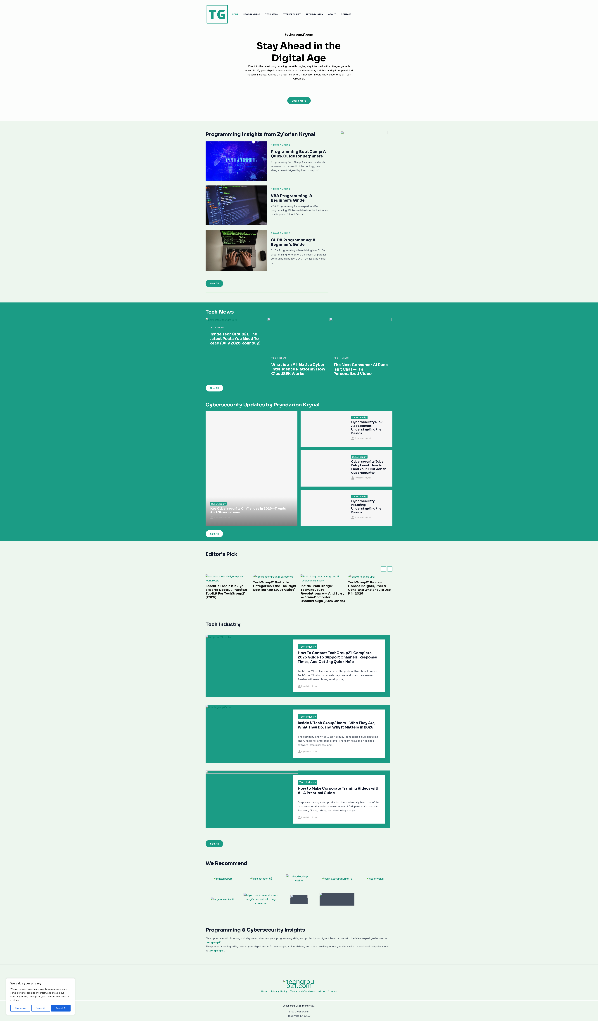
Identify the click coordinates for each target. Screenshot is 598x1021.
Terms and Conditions (303, 991)
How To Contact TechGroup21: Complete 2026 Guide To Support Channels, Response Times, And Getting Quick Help (337, 657)
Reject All (40, 1008)
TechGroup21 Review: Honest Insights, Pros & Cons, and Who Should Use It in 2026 (274, 588)
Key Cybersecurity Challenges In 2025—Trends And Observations (248, 510)
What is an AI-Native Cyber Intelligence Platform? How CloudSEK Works (298, 369)
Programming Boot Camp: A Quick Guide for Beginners (298, 154)
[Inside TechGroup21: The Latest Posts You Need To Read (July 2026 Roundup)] (221, 319)
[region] (40, 996)
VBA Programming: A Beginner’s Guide (291, 198)
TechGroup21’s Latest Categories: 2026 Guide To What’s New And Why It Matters (370, 588)
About (332, 14)
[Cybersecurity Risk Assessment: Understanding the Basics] (323, 429)
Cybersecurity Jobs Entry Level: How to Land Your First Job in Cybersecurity (368, 467)
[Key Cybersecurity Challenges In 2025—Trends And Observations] (251, 468)
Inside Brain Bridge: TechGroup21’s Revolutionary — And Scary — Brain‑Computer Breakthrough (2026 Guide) (228, 593)
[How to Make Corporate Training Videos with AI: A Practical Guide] (252, 796)
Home (235, 14)
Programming (251, 14)
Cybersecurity (292, 14)
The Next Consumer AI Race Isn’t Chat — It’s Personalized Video (360, 369)
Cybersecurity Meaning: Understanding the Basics (366, 506)
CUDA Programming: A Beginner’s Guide (293, 242)
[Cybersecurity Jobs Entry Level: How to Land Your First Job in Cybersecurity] (323, 468)
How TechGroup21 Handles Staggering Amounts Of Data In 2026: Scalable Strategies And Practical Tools (322, 593)
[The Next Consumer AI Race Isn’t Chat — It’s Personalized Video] (361, 335)
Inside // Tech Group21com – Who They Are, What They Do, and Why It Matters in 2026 (336, 725)
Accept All (61, 1008)
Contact (346, 14)
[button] (389, 568)
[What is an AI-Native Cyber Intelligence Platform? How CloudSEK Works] (299, 334)
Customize (20, 1008)
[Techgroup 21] (217, 13)
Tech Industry (314, 14)
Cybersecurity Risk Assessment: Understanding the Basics (366, 427)
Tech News (271, 14)
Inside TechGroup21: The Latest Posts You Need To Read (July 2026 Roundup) (235, 339)
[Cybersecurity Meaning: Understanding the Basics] (323, 508)
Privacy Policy (279, 991)
